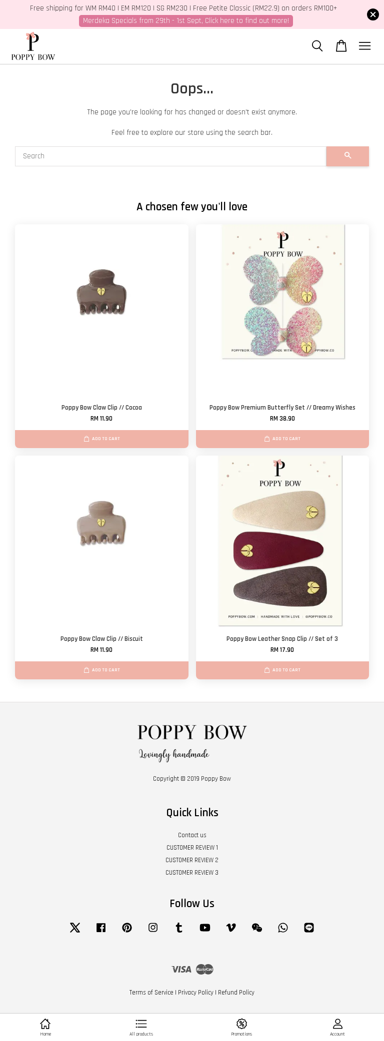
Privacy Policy (196, 993)
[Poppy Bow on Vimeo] (231, 933)
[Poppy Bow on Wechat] (257, 933)
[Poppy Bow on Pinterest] (127, 933)
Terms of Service (152, 993)
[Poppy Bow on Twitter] (75, 933)
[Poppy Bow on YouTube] (205, 933)
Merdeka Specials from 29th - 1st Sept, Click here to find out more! (186, 20)
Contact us (192, 835)
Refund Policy (236, 993)
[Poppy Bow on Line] (309, 933)
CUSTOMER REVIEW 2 (192, 860)
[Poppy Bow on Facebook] (101, 933)
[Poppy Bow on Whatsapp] (283, 933)
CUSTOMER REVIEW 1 (192, 848)
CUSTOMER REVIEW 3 (192, 873)
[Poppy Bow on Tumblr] (179, 933)
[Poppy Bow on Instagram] (153, 933)
